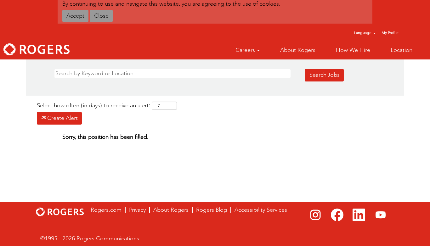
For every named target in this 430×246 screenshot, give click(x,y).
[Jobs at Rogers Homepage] (36, 49)
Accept (75, 15)
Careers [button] (246, 50)
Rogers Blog (211, 209)
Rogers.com (106, 209)
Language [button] (363, 32)
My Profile (390, 32)
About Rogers (297, 50)
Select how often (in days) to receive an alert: (93, 105)
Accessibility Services (261, 209)
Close (101, 15)
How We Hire (353, 50)
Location (401, 50)
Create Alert (62, 118)
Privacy (137, 209)
